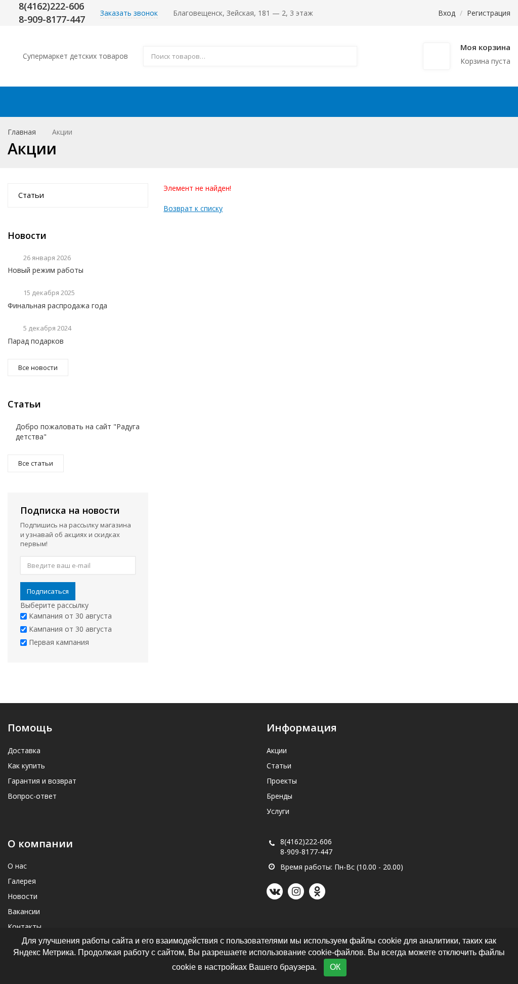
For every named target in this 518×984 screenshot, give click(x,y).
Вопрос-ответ (32, 796)
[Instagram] (296, 891)
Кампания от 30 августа (69, 616)
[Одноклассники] (317, 891)
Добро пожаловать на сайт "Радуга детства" (78, 431)
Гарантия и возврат (42, 781)
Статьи (31, 195)
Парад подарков (36, 341)
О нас (17, 866)
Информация (333, 101)
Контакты (480, 101)
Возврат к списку (193, 208)
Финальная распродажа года (57, 305)
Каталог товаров (71, 101)
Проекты (282, 781)
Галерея (22, 881)
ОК (335, 967)
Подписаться (48, 591)
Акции (149, 101)
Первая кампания (58, 642)
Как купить (263, 101)
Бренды (279, 796)
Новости (22, 896)
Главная (22, 132)
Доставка (201, 101)
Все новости (38, 367)
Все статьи (35, 463)
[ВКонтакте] (275, 891)
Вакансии (24, 911)
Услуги (278, 811)
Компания (410, 101)
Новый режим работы (45, 270)
